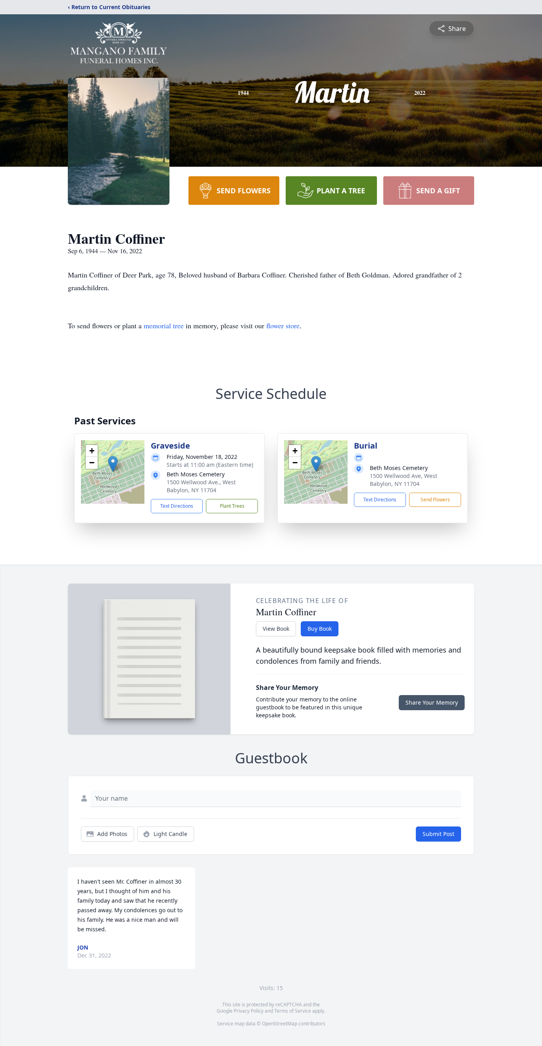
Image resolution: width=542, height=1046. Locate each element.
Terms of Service (292, 1010)
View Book (276, 628)
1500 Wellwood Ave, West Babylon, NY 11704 (403, 479)
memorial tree (164, 325)
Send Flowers (435, 499)
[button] (113, 464)
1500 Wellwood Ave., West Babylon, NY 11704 (201, 486)
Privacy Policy (248, 1010)
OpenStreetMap (279, 1023)
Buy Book (320, 628)
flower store (283, 325)
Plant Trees (232, 506)
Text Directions (176, 506)
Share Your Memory (432, 702)
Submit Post (438, 834)
